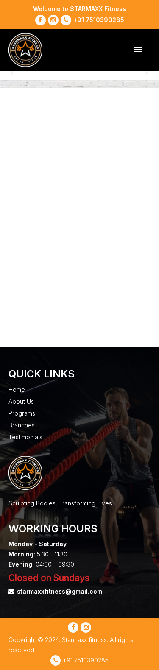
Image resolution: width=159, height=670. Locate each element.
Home (16, 389)
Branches (21, 425)
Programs (21, 413)
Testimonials (25, 437)
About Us (21, 401)
